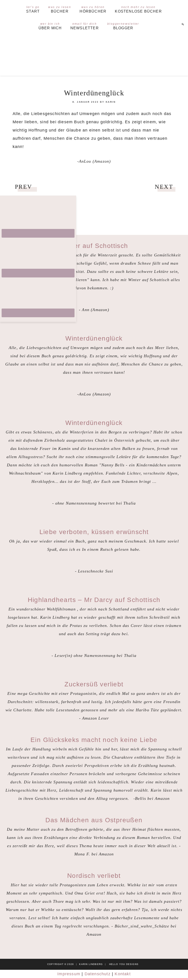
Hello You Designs (123, 964)
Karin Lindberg (94, 55)
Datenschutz (98, 974)
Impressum (68, 974)
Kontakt (122, 974)
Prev (23, 186)
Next (164, 186)
